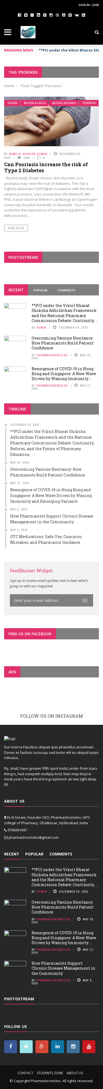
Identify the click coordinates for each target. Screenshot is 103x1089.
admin (41, 327)
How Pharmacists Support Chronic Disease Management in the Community (63, 968)
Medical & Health (35, 103)
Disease (12, 103)
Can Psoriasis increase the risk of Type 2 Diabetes (46, 167)
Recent (16, 289)
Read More (16, 228)
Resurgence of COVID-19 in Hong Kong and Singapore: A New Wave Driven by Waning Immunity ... (64, 373)
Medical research (64, 103)
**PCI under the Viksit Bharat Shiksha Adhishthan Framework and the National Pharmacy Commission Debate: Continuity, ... (65, 313)
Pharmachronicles (52, 355)
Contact (25, 1073)
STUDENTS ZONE (50, 1073)
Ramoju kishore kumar (28, 154)
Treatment (89, 103)
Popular (41, 290)
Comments (66, 290)
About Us (74, 1073)
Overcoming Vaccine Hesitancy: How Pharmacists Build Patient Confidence (63, 342)
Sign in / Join (89, 5)
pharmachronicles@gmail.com (34, 837)
